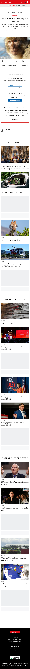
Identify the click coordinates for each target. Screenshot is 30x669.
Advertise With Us (15, 648)
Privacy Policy (15, 644)
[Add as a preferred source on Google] (15, 657)
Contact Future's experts (15, 639)
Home (9, 12)
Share (4, 61)
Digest (13, 12)
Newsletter (26, 61)
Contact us (15, 119)
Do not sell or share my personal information (15, 652)
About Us (15, 637)
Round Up (19, 12)
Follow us (19, 61)
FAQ (15, 650)
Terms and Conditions (15, 641)
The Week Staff (9, 31)
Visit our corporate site (19, 664)
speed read (15, 15)
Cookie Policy (15, 646)
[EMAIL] (2, 131)
